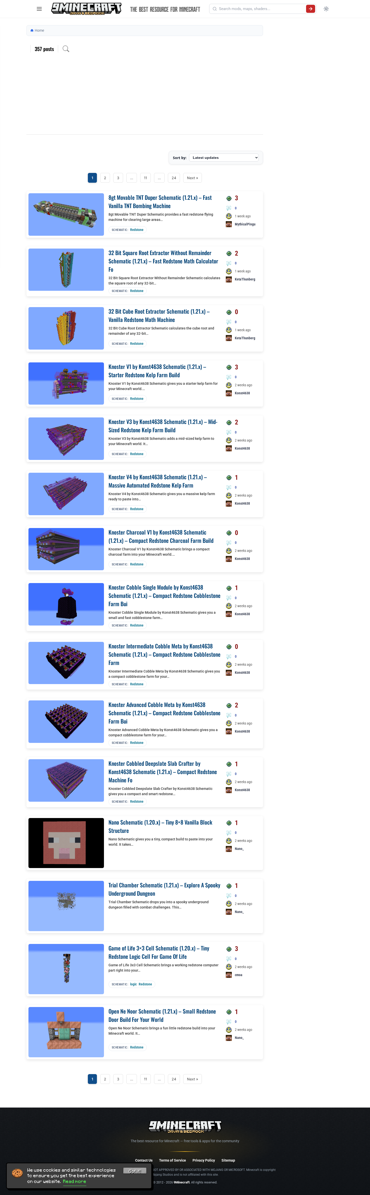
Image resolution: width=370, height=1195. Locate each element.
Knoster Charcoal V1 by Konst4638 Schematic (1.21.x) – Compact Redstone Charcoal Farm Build (160, 536)
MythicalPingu (245, 224)
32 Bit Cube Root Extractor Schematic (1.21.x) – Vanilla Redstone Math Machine (159, 315)
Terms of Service (172, 1160)
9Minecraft (182, 1182)
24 (174, 178)
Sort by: (180, 157)
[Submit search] (310, 9)
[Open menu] (39, 9)
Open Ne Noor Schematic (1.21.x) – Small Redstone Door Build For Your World (162, 1015)
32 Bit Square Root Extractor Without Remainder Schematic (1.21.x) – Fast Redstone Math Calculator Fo (163, 261)
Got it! (135, 1171)
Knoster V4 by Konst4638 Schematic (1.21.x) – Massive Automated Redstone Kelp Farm (157, 481)
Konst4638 (242, 393)
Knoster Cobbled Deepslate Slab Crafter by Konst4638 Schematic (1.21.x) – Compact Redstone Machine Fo (162, 771)
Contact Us (144, 1160)
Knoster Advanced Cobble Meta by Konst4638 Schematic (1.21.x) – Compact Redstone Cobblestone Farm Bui (164, 712)
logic (133, 984)
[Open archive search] (66, 49)
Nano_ (239, 849)
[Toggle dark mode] (326, 9)
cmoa (238, 975)
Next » (192, 178)
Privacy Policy (204, 1160)
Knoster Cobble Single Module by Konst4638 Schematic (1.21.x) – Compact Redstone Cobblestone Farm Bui (164, 595)
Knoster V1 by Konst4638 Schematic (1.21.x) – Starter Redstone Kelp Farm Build (157, 370)
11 (145, 178)
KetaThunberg (245, 279)
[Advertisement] (144, 97)
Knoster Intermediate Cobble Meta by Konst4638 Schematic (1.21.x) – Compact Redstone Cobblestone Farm (164, 654)
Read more (74, 1181)
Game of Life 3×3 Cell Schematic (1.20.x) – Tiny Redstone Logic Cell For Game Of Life (158, 952)
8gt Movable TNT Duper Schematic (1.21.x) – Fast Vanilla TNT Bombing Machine (160, 201)
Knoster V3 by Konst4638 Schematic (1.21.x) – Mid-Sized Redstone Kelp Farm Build (162, 425)
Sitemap (228, 1160)
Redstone (136, 230)
